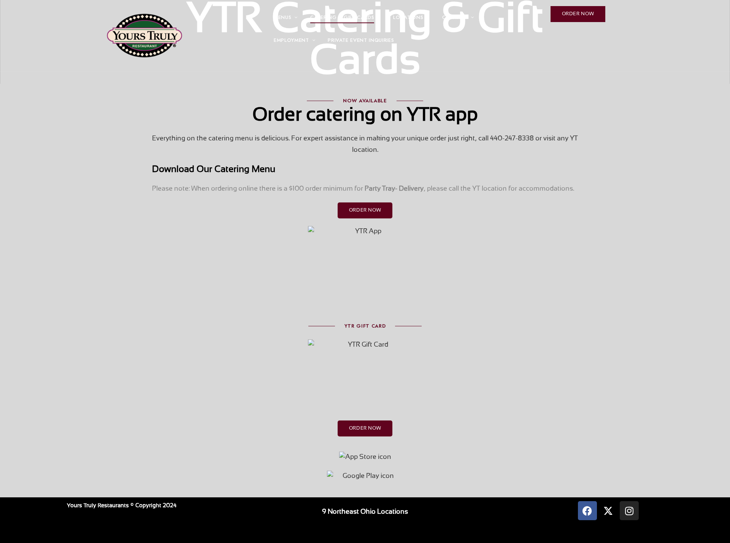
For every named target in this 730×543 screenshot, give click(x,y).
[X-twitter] (608, 510)
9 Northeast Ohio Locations (365, 512)
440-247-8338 (512, 138)
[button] (578, 14)
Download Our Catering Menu (213, 170)
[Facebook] (587, 510)
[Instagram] (629, 510)
